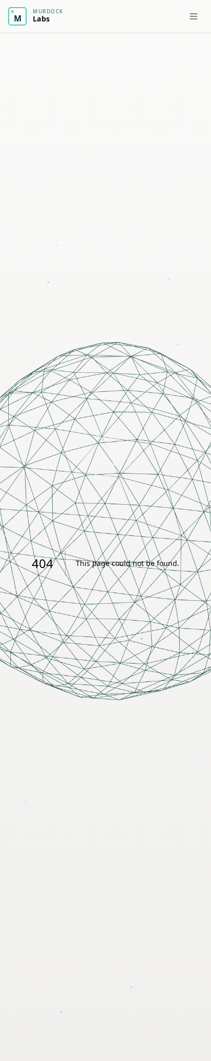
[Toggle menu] (193, 16)
